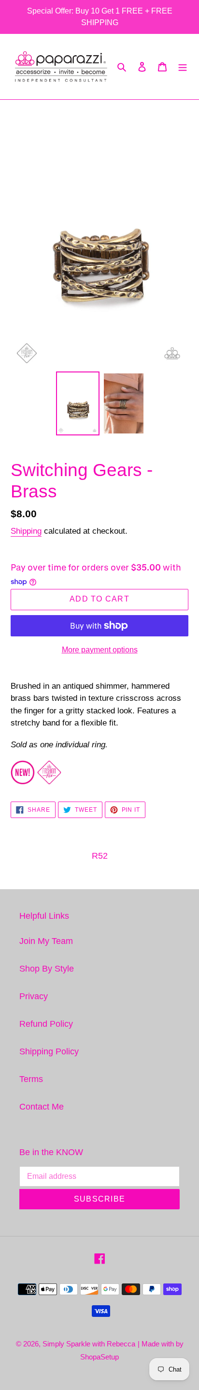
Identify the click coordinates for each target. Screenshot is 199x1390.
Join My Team (46, 941)
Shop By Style (46, 968)
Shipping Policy (49, 1051)
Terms (31, 1079)
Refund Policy (46, 1024)
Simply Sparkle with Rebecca (89, 1344)
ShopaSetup (99, 1357)
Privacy (33, 996)
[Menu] (182, 66)
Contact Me (41, 1107)
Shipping (26, 531)
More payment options (100, 650)
